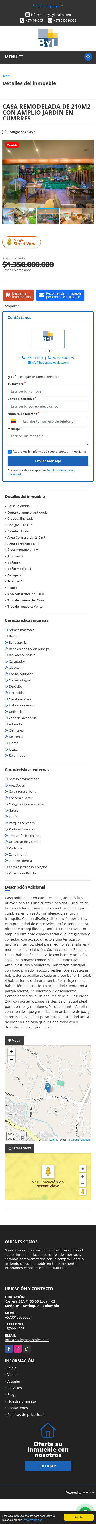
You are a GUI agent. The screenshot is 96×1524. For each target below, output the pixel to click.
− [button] (11, 1059)
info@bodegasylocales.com (51, 14)
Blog (11, 1394)
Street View (25, 242)
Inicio (5, 76)
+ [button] (11, 1052)
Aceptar (78, 1517)
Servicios (14, 1388)
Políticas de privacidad (26, 1414)
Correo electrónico (22, 399)
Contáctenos (17, 1407)
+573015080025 (65, 20)
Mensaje (15, 429)
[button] (89, 144)
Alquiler (13, 1381)
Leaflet (53, 1139)
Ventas (12, 1374)
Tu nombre (17, 384)
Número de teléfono (23, 414)
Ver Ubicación (45, 1182)
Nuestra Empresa (21, 1401)
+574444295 (34, 20)
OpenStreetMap (80, 1139)
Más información (33, 1520)
